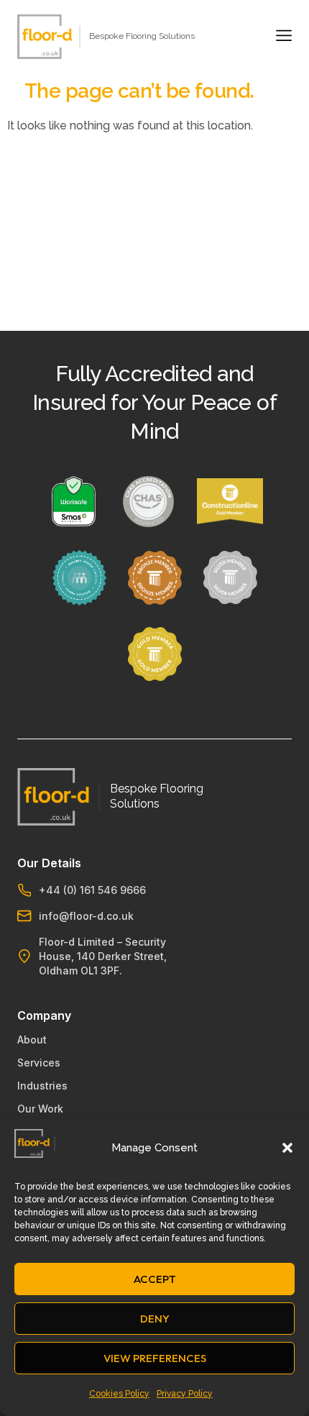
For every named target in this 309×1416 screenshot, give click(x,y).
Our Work (40, 1108)
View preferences (154, 1358)
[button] (287, 1148)
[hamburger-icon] (281, 37)
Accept (155, 1279)
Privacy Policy (185, 1394)
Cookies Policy (119, 1394)
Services (38, 1062)
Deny (155, 1318)
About (32, 1039)
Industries (42, 1085)
